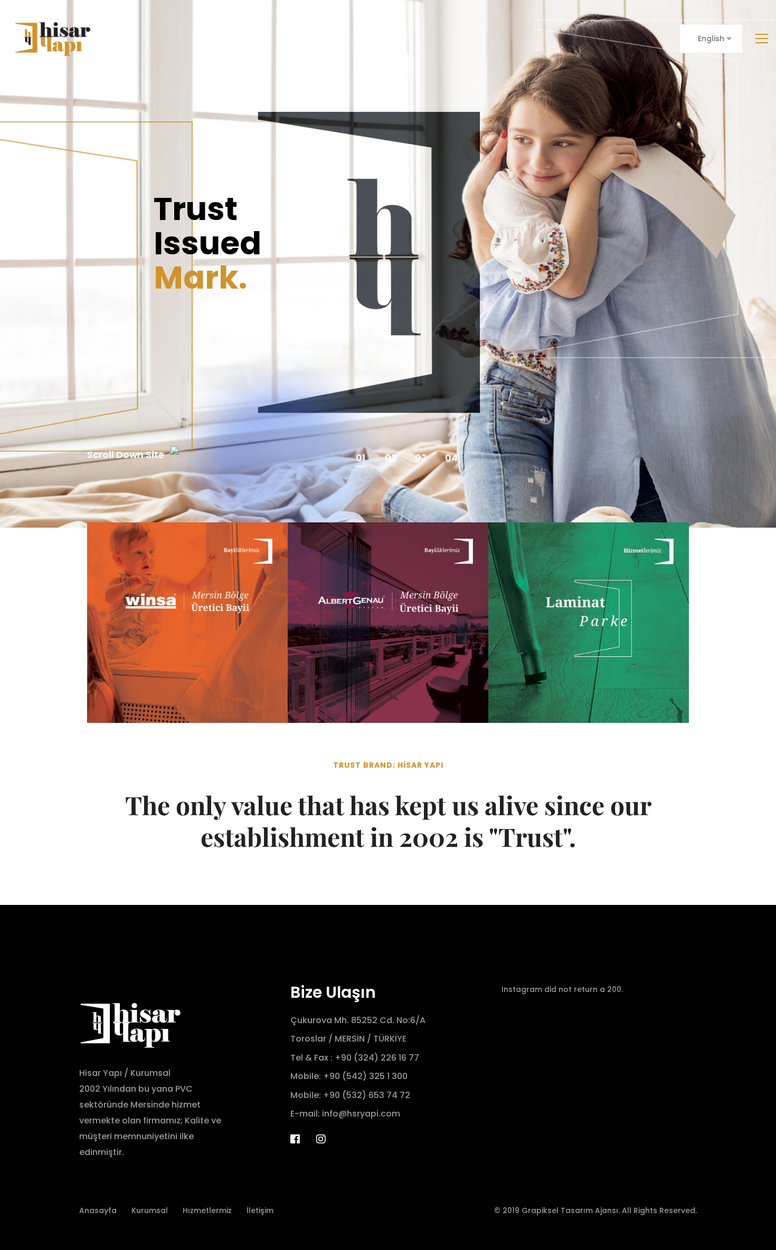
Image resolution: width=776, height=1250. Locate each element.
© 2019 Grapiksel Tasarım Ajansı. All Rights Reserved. (595, 1210)
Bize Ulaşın (333, 992)
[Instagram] (321, 1139)
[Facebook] (295, 1139)
